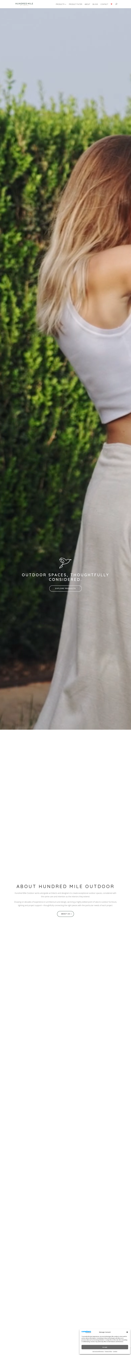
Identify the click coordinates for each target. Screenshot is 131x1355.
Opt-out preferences (98, 1351)
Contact (115, 1351)
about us (65, 914)
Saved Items (112, 5)
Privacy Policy (108, 1351)
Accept (104, 1347)
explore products (65, 588)
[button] (127, 1332)
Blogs (95, 4)
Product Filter (75, 4)
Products (60, 4)
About (87, 4)
